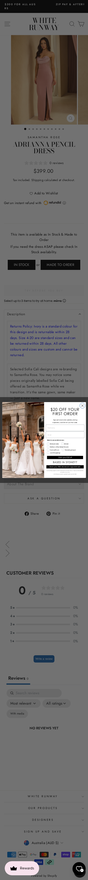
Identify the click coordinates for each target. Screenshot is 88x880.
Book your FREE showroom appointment (65, 467)
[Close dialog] (82, 405)
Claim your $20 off (65, 457)
